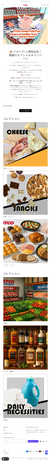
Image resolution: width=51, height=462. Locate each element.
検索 (4, 430)
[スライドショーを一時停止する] (30, 45)
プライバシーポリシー (38, 457)
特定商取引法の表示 (7, 433)
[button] (2, 4)
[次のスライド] (26, 45)
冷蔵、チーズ (7, 168)
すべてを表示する (25, 110)
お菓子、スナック (8, 216)
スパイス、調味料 (8, 371)
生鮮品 (5, 323)
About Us (5, 427)
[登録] (25, 441)
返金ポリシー (45, 457)
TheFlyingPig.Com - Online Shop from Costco (18, 457)
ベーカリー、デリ (8, 265)
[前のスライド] (20, 45)
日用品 (5, 420)
